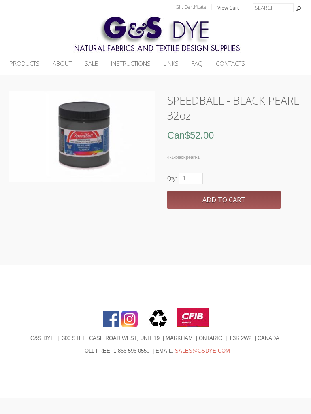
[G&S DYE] (155, 53)
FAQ (197, 64)
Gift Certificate (191, 7)
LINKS (171, 64)
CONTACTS (230, 64)
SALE (91, 64)
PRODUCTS (24, 64)
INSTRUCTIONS (131, 64)
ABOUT (62, 64)
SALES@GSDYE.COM (202, 351)
